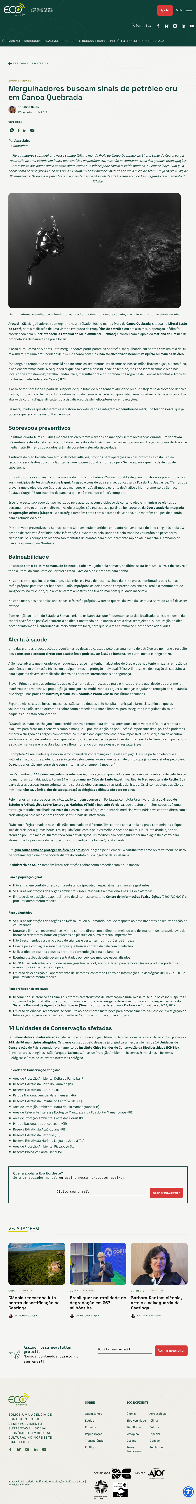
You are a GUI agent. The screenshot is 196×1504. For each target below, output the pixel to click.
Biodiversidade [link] (20, 80)
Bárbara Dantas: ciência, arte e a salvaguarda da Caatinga (156, 1302)
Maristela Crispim (28, 1315)
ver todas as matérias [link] (30, 63)
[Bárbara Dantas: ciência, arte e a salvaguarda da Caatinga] (159, 1265)
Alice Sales (31, 107)
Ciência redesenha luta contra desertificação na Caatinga (34, 1302)
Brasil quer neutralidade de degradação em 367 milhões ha (98, 1302)
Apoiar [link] (165, 10)
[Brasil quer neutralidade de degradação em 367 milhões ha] (98, 1265)
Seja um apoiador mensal (35, 1177)
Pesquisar (144, 26)
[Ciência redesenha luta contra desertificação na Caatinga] (36, 1265)
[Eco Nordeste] (30, 15)
